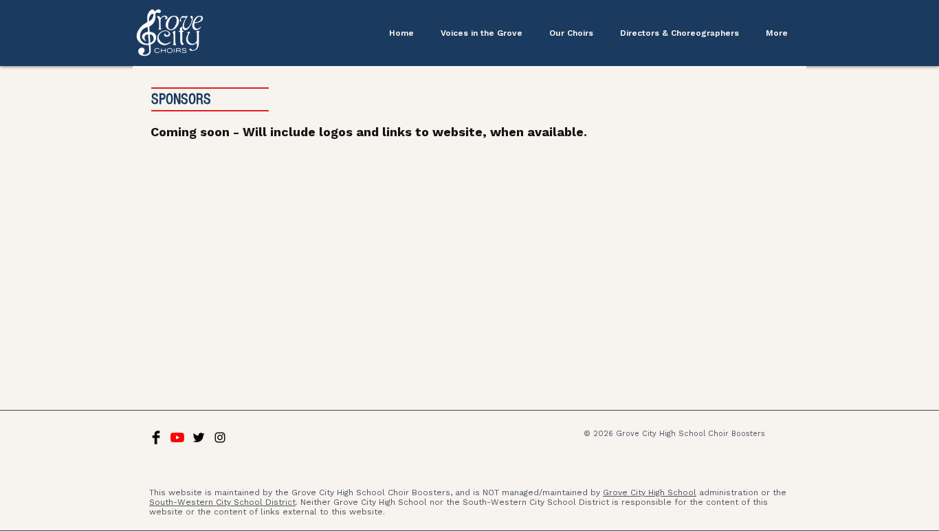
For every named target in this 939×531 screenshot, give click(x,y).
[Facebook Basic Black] (156, 437)
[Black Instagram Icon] (220, 437)
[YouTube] (177, 437)
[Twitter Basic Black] (199, 437)
